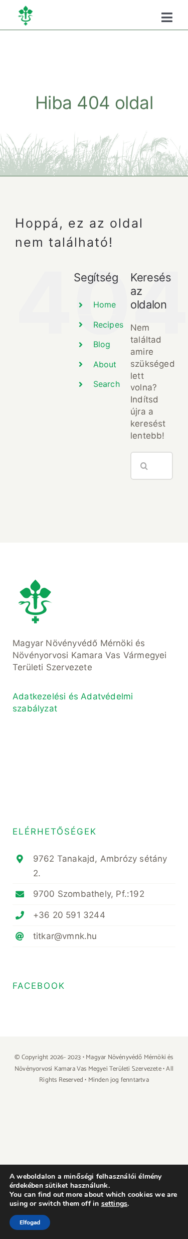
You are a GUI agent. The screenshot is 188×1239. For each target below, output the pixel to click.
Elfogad (30, 1222)
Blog (102, 344)
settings (114, 1203)
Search (106, 384)
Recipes (108, 325)
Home (104, 304)
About (105, 364)
